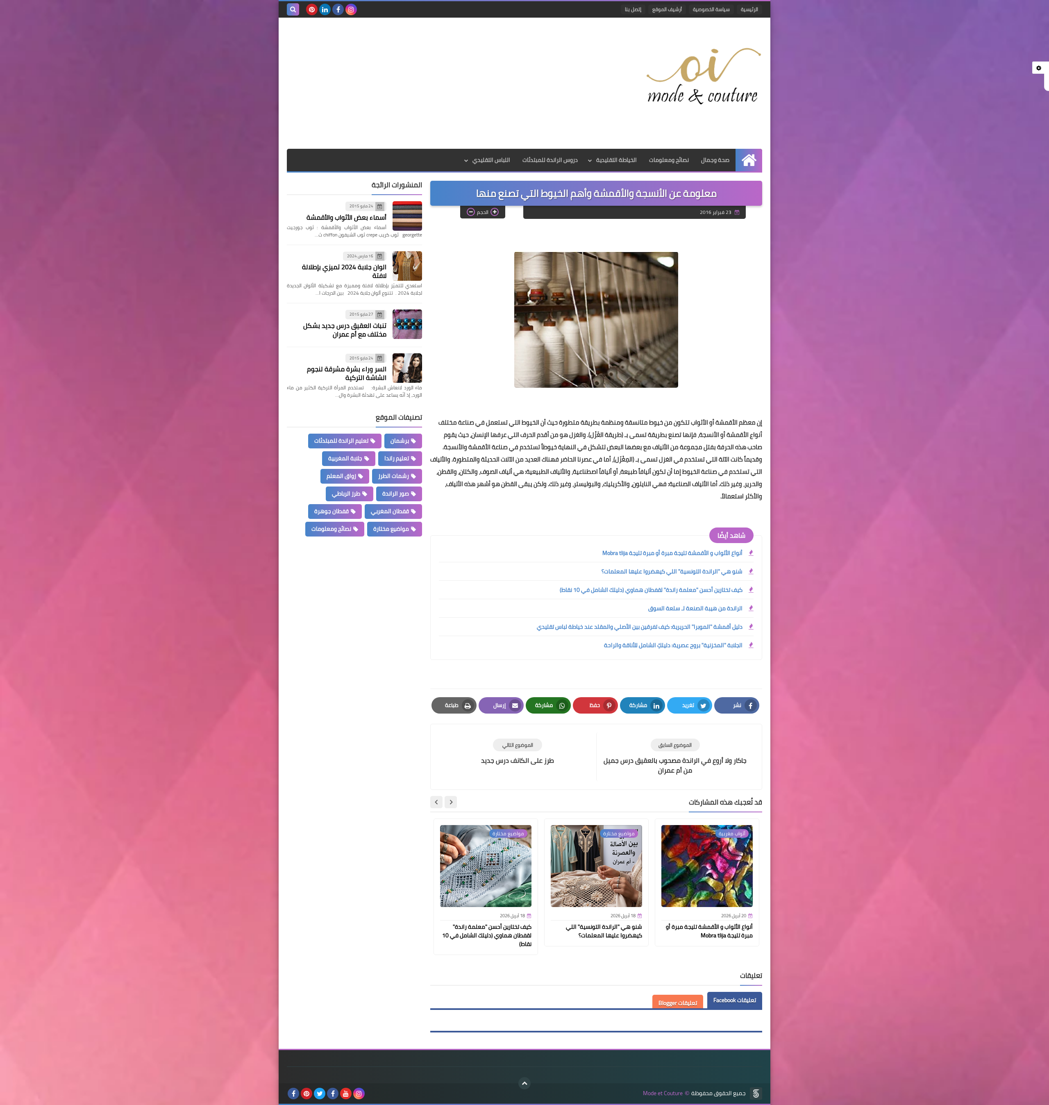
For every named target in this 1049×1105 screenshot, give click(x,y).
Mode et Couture (663, 1093)
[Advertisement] (436, 83)
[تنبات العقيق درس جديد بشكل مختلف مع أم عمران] (407, 324)
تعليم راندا (396, 458)
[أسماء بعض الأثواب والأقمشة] (407, 216)
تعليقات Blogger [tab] (677, 1003)
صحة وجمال (715, 160)
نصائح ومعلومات (669, 160)
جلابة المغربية (345, 458)
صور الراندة (395, 493)
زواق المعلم (341, 476)
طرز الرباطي (346, 493)
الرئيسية (749, 9)
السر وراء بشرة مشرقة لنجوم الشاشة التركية (346, 373)
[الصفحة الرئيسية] (749, 160)
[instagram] (351, 9)
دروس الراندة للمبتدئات (550, 160)
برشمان (400, 440)
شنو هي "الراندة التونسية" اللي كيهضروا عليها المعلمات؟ (672, 571)
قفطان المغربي (390, 511)
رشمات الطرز (393, 476)
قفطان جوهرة (331, 511)
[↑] (524, 1083)
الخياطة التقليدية (616, 160)
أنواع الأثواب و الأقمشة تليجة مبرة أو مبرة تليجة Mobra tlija (672, 553)
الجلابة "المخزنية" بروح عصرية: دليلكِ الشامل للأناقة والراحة (673, 645)
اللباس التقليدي (491, 160)
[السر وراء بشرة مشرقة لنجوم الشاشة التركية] (407, 368)
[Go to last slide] (451, 802)
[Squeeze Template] (756, 1093)
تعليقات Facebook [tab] (734, 1000)
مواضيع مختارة (391, 528)
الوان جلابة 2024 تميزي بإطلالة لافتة (344, 271)
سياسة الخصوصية (711, 9)
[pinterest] (312, 9)
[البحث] (293, 9)
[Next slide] (436, 802)
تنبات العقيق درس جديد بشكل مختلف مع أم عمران (344, 329)
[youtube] (346, 1093)
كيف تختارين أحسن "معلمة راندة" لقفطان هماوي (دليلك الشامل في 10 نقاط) (651, 589)
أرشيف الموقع (667, 9)
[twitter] (319, 1093)
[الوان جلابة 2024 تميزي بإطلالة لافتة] (407, 266)
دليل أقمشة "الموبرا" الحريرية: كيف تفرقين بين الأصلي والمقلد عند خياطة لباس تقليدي (639, 626)
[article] (517, 751)
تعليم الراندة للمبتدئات (341, 440)
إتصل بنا (633, 9)
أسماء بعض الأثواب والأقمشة (346, 217)
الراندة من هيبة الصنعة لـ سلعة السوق (695, 608)
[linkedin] (325, 9)
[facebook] (338, 9)
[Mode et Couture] (702, 77)
